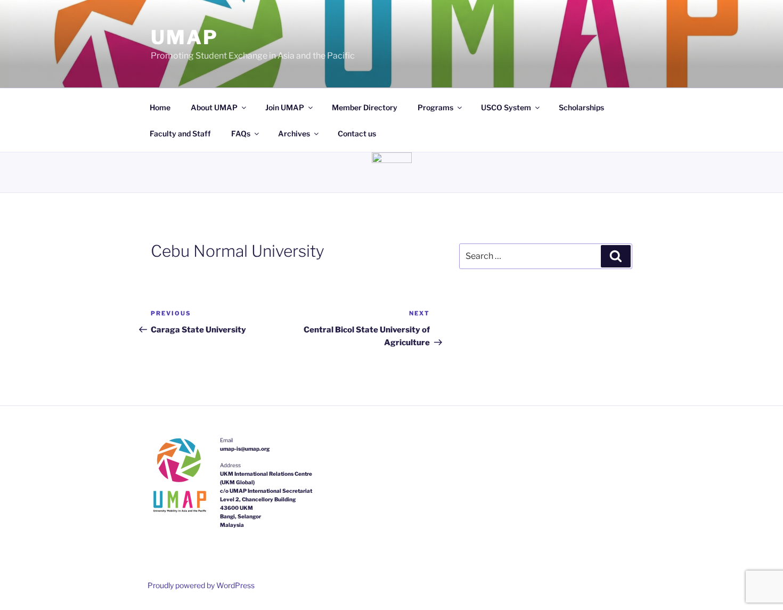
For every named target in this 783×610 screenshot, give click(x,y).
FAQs (240, 133)
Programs (435, 107)
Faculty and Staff (180, 133)
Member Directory (364, 107)
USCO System (506, 107)
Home (160, 107)
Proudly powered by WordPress (201, 585)
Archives (294, 133)
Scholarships (581, 107)
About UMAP (214, 107)
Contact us (357, 133)
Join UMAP (284, 107)
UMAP (184, 37)
